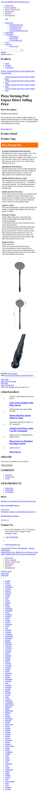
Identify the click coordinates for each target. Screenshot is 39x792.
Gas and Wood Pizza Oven (19, 31)
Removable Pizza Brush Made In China (20, 416)
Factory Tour (14, 46)
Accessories (9, 34)
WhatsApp (4, 575)
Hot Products (22, 548)
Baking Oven (20, 552)
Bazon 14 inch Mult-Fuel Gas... (10, 505)
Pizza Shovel (14, 36)
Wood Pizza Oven (16, 27)
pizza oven (29, 552)
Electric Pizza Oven (16, 25)
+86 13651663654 (7, 2)
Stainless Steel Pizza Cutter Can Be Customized (21, 429)
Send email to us (6, 129)
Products (8, 65)
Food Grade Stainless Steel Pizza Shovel (19, 375)
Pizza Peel (4, 383)
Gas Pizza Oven (15, 29)
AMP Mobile (5, 550)
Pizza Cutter (14, 38)
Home (7, 63)
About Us (8, 44)
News (7, 42)
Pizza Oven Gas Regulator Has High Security (21, 442)
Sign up (4, 465)
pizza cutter (5, 379)
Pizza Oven (9, 23)
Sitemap (31, 548)
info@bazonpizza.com (21, 2)
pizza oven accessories (8, 381)
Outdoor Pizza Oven (8, 552)
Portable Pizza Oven (12, 554)
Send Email (5, 573)
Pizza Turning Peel (7, 385)
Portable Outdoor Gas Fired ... (10, 516)
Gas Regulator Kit (16, 40)
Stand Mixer (9, 33)
